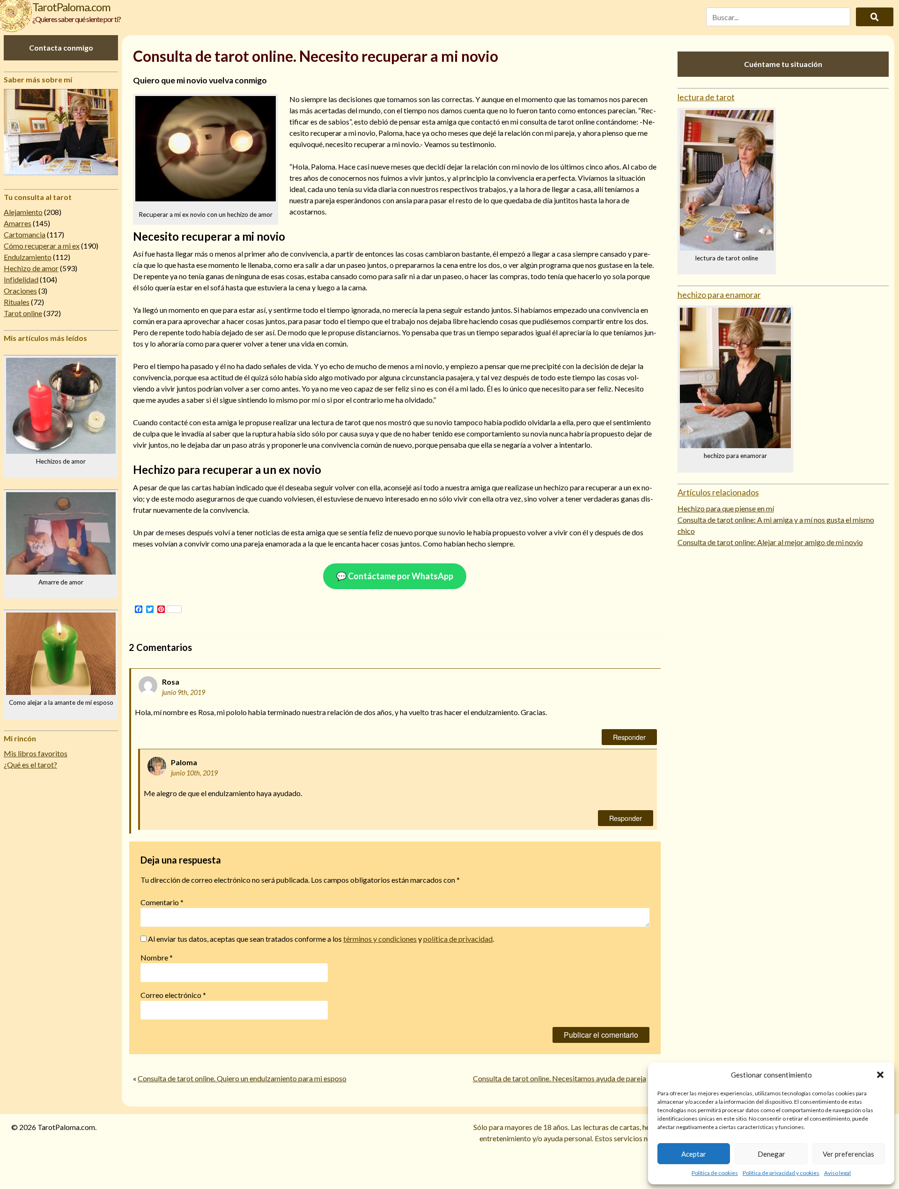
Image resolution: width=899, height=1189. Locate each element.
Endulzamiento (28, 256)
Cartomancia (24, 234)
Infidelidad (21, 279)
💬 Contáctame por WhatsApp (394, 576)
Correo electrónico (173, 994)
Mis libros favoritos (35, 753)
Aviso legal (837, 1172)
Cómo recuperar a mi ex (42, 245)
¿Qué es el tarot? (30, 764)
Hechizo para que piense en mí (726, 508)
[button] (880, 1074)
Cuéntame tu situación (783, 63)
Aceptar (693, 1154)
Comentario (162, 902)
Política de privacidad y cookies (781, 1172)
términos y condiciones (380, 938)
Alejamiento (23, 211)
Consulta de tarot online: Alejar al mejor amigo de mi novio (770, 542)
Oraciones (20, 290)
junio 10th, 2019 (194, 773)
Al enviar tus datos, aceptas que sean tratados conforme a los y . (320, 938)
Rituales (16, 301)
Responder (629, 737)
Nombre (156, 957)
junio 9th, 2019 (183, 692)
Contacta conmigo (61, 47)
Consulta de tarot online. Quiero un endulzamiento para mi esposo (242, 1078)
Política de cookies (715, 1172)
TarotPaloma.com (71, 7)
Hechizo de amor (31, 268)
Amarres (17, 223)
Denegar (771, 1154)
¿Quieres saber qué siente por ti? (76, 19)
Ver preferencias (848, 1154)
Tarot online (23, 313)
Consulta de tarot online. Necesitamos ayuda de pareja (559, 1078)
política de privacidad (458, 938)
